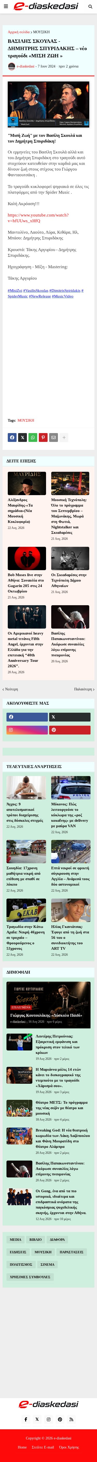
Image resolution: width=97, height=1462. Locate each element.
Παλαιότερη (83, 689)
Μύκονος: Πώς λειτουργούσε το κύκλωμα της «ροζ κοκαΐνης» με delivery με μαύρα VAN (69, 815)
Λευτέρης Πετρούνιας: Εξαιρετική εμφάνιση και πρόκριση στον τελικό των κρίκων (58, 1044)
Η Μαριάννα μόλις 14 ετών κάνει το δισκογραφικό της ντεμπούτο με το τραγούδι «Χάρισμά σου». (58, 1077)
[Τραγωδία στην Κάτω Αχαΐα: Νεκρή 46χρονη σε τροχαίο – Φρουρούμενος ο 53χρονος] (26, 910)
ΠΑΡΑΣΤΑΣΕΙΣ (72, 1252)
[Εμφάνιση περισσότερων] (63, 437)
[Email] (53, 437)
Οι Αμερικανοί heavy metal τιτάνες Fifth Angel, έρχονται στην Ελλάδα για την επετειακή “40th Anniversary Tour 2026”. (25, 649)
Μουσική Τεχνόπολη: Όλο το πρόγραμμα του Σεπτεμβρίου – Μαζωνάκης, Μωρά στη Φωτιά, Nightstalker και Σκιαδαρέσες (69, 516)
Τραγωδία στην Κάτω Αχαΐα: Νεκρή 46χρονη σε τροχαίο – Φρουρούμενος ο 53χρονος (25, 938)
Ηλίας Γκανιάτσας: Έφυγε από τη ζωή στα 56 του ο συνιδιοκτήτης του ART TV (70, 938)
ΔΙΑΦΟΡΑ (57, 1240)
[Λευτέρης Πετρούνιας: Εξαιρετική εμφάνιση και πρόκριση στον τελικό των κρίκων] (19, 1042)
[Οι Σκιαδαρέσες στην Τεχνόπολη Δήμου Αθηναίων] (70, 558)
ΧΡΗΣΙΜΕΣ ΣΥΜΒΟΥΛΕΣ (30, 1277)
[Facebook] (12, 437)
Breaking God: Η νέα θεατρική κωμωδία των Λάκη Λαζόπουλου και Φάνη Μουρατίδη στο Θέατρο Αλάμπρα (63, 1138)
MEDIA (15, 1240)
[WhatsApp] (32, 437)
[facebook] (27, 717)
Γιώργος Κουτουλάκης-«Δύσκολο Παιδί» (46, 1015)
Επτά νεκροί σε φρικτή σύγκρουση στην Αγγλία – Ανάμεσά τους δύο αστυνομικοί (70, 876)
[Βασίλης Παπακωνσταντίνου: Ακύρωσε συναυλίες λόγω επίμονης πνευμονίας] (70, 617)
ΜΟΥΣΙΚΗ (41, 32)
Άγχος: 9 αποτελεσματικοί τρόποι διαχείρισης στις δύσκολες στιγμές (24, 812)
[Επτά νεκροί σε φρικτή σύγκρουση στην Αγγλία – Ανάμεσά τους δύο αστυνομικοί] (71, 851)
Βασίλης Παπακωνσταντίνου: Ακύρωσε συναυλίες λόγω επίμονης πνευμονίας (68, 644)
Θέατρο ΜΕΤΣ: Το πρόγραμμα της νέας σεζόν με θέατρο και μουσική (61, 1107)
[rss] (71, 1419)
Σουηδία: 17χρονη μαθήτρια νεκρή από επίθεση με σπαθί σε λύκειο (23, 876)
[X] (22, 437)
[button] (6, 6)
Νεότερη (11, 689)
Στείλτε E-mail (43, 1447)
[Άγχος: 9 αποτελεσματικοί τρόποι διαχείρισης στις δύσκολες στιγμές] (26, 787)
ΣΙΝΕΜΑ (47, 1264)
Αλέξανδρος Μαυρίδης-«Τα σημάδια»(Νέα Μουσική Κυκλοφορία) (20, 511)
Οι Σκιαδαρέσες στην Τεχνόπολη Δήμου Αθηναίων (69, 580)
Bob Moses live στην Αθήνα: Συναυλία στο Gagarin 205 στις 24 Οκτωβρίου (26, 583)
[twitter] (70, 717)
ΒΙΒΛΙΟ (35, 1240)
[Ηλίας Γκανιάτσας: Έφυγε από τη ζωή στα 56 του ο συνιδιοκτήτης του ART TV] (71, 910)
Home (22, 1447)
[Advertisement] (48, 361)
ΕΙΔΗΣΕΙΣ (18, 1252)
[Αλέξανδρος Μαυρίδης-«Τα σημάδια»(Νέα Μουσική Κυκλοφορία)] (27, 483)
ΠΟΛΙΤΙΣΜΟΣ (21, 1264)
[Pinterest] (43, 437)
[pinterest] (70, 730)
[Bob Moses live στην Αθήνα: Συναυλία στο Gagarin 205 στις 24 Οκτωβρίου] (27, 558)
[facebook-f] (25, 1419)
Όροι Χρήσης (69, 1447)
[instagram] (27, 730)
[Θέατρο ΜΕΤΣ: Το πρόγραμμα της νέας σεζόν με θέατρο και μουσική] (19, 1108)
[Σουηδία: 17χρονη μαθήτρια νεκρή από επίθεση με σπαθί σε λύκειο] (26, 851)
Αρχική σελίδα (18, 32)
